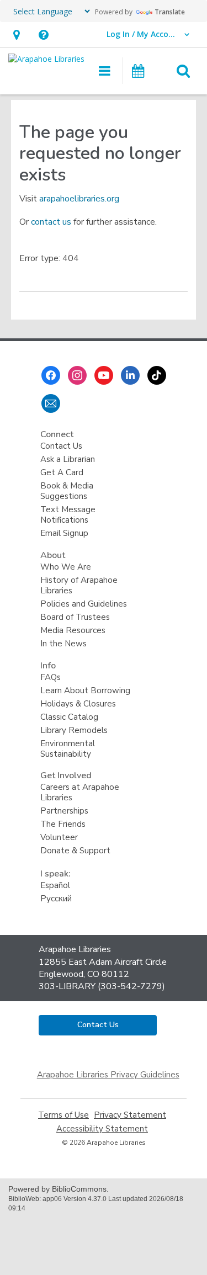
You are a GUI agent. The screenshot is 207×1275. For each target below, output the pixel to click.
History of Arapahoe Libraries (79, 585)
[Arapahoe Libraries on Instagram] (77, 375)
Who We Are (65, 566)
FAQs (50, 677)
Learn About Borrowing (85, 690)
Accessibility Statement (102, 1129)
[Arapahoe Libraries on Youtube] (103, 375)
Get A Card (61, 472)
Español (55, 885)
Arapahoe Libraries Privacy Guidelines (108, 1074)
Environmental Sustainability (67, 748)
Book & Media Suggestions (66, 491)
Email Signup (64, 533)
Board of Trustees (75, 617)
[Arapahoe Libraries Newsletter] (50, 403)
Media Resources (72, 630)
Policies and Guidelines (83, 603)
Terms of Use (63, 1115)
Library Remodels (74, 730)
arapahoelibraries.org (79, 199)
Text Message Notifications (67, 514)
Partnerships (64, 810)
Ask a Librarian (67, 459)
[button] (16, 34)
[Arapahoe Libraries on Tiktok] (156, 375)
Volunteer (59, 837)
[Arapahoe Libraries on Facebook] (50, 375)
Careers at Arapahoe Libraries (79, 792)
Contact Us (61, 445)
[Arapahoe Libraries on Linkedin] (130, 375)
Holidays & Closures (78, 703)
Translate (170, 12)
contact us (51, 222)
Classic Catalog (69, 716)
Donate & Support (75, 850)
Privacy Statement (130, 1115)
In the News (63, 643)
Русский (56, 898)
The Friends (63, 824)
